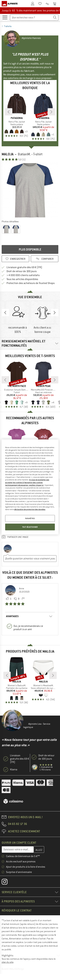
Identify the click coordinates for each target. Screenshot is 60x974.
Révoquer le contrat (17, 910)
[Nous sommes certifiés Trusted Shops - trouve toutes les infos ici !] (35, 767)
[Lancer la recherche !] (55, 18)
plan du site (7, 962)
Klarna (13, 769)
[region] (30, 487)
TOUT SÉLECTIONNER (30, 527)
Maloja (8, 154)
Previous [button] (5, 312)
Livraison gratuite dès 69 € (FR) (24, 267)
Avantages (12, 616)
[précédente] (8, 111)
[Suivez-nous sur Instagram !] (7, 882)
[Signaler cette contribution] (23, 598)
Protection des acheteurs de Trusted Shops (30, 283)
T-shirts (8, 26)
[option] (30, 190)
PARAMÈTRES (30, 518)
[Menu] (5, 17)
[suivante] (51, 111)
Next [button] (54, 312)
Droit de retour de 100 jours (21, 271)
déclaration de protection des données (29, 509)
